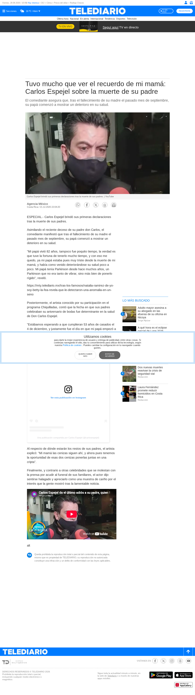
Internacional (96, 18)
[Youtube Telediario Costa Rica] (188, 661)
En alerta (84, 18)
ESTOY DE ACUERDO (109, 355)
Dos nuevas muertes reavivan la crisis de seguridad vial (150, 370)
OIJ (42, 3)
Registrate (184, 11)
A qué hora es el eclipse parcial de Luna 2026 (152, 329)
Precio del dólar (61, 3)
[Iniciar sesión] (185, 2)
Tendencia (110, 18)
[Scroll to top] (188, 651)
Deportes (120, 18)
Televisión (132, 18)
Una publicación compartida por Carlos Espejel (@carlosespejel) (68, 437)
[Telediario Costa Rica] (97, 11)
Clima (49, 3)
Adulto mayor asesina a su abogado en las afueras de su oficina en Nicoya (152, 312)
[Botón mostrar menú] (10, 11)
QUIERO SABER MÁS (85, 355)
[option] (97, 155)
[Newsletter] (191, 3)
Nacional (74, 18)
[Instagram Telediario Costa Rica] (171, 661)
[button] (77, 204)
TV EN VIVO (164, 11)
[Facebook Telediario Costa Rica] (155, 661)
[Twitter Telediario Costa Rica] (163, 661)
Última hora (62, 18)
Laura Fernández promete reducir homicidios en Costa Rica (150, 392)
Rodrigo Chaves (77, 3)
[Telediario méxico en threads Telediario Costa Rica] (180, 661)
